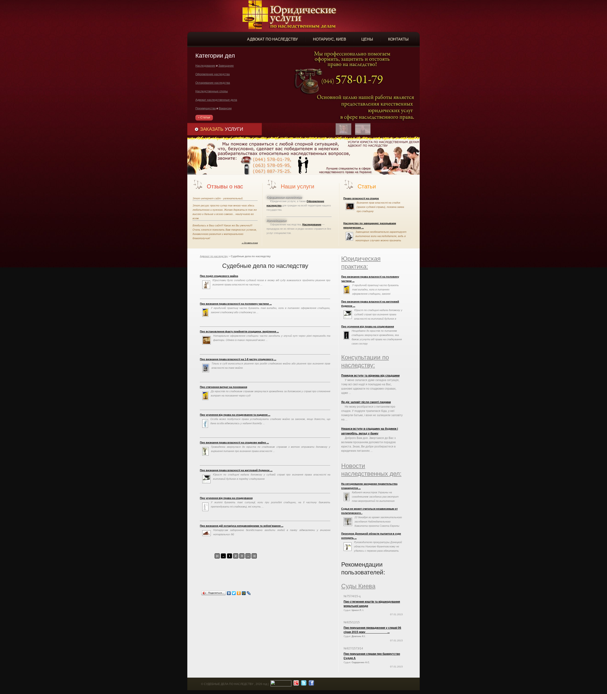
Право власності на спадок (361, 198)
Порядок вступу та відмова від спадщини (370, 375)
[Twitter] (233, 593)
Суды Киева (358, 586)
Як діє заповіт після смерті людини (366, 402)
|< (217, 555)
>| (254, 555)
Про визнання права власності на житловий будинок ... (236, 470)
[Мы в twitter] (303, 684)
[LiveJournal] (248, 593)
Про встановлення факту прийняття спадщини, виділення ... (239, 331)
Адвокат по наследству (214, 256)
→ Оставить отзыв (250, 243)
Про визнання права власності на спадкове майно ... (234, 442)
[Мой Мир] (243, 593)
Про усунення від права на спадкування (226, 498)
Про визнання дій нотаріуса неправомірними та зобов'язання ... (241, 525)
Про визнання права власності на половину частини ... (236, 303)
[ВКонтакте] (228, 593)
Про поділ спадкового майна (219, 276)
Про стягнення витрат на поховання (223, 387)
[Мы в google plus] (295, 684)
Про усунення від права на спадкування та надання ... (235, 414)
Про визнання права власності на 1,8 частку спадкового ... (238, 359)
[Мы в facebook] (310, 684)
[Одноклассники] (238, 593)
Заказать (221, 129)
